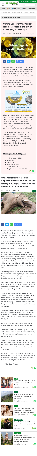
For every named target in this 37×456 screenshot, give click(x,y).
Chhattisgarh (30, 33)
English (27, 1)
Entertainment (31, 8)
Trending (26, 12)
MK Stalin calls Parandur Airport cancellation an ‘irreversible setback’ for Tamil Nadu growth (24, 410)
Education (32, 12)
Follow (21, 61)
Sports (24, 8)
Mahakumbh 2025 (5, 12)
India (9, 8)
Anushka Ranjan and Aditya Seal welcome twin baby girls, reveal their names (24, 424)
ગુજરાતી (34, 1)
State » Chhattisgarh (13, 17)
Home (3, 8)
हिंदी (21, 1)
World (14, 8)
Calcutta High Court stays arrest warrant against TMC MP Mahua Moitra (24, 383)
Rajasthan (17, 433)
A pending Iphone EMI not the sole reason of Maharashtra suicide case (23, 396)
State (18, 8)
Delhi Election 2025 (17, 12)
